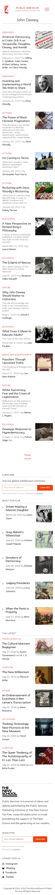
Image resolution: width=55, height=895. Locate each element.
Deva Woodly (20, 68)
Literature (7, 667)
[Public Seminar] (7, 9)
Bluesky (10, 868)
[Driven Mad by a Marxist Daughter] (44, 514)
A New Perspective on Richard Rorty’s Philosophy (16, 227)
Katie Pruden (8, 768)
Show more (27, 457)
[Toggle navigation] (46, 9)
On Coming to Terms (15, 158)
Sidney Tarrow (9, 210)
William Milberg (10, 65)
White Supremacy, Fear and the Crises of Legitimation (16, 393)
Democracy (8, 32)
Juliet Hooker (21, 61)
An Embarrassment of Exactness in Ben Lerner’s (16, 699)
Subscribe (45, 488)
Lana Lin (24, 765)
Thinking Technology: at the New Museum (15, 728)
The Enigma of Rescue (16, 263)
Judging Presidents (18, 583)
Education (8, 258)
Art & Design (8, 719)
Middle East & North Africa (16, 355)
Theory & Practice (11, 639)
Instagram (11, 864)
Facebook (11, 872)
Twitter (9, 877)
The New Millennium (15, 672)
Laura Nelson (9, 249)
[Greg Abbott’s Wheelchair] (44, 539)
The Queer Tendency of (17, 757)
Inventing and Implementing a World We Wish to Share (16, 84)
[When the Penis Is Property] (44, 616)
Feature (6, 288)
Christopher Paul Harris (14, 175)
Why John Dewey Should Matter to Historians (13, 296)
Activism (6, 113)
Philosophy (8, 219)
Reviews (6, 691)
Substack (39, 493)
